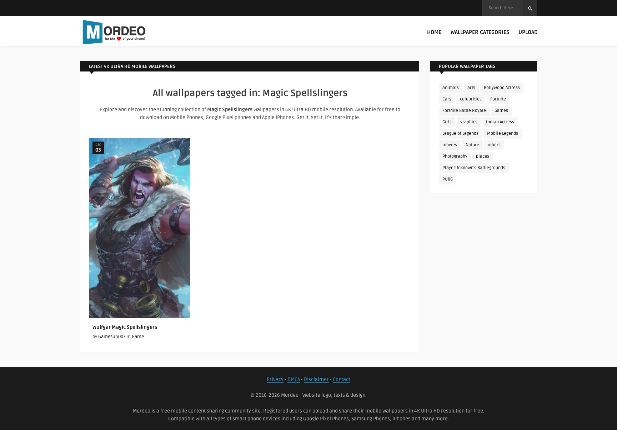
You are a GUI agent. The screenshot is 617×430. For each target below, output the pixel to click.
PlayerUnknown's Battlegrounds (473, 167)
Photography (454, 156)
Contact (341, 379)
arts (471, 87)
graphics (468, 122)
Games (501, 110)
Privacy (275, 379)
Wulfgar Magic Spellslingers (124, 327)
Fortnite (498, 99)
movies (449, 145)
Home (434, 32)
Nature (472, 145)
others (494, 145)
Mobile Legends (502, 133)
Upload (528, 32)
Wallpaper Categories (480, 32)
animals (450, 87)
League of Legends (460, 133)
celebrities (471, 99)
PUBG (447, 179)
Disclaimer (316, 379)
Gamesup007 (111, 337)
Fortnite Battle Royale (464, 110)
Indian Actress (500, 122)
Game (138, 337)
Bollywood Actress (502, 87)
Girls (447, 122)
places (482, 156)
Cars (446, 99)
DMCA (293, 379)
